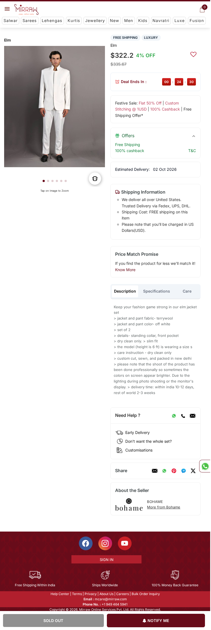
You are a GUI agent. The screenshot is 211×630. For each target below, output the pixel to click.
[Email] (192, 415)
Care (187, 291)
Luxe (179, 20)
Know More (125, 269)
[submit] (193, 54)
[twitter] (193, 471)
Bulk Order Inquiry (146, 594)
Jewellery (95, 20)
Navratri (160, 20)
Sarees (30, 20)
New (114, 20)
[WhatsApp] (174, 415)
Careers (122, 594)
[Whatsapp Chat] (204, 466)
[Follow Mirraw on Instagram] (105, 543)
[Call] (183, 415)
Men (128, 20)
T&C (192, 150)
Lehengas (52, 20)
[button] (44, 181)
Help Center (60, 594)
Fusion (197, 20)
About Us (106, 594)
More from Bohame (163, 507)
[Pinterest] (174, 471)
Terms (77, 594)
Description (125, 291)
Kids (143, 20)
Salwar (11, 20)
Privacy (91, 594)
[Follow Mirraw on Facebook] (86, 543)
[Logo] (26, 9)
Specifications (156, 291)
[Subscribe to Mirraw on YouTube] (125, 543)
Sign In (106, 559)
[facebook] (183, 471)
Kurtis (74, 20)
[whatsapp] (164, 471)
